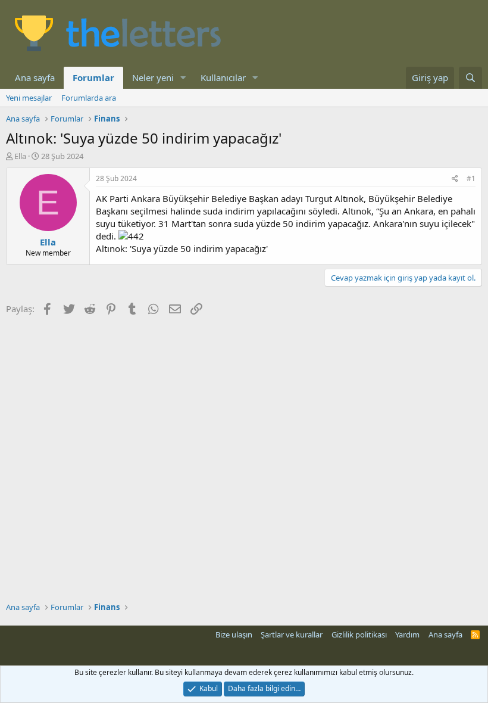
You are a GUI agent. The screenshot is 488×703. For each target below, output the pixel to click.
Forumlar (93, 77)
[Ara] (470, 78)
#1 (471, 178)
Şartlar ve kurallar (292, 634)
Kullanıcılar (223, 77)
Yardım (407, 634)
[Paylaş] (455, 179)
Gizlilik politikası (359, 634)
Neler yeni (153, 77)
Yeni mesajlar (29, 97)
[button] (183, 78)
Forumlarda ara (88, 97)
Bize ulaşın (233, 634)
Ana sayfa (35, 77)
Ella (20, 156)
